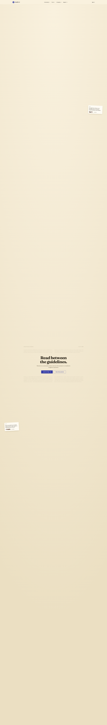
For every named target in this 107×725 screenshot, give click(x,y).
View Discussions (59, 372)
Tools (52, 2)
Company (58, 2)
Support (64, 2)
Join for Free (46, 372)
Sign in (93, 2)
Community (46, 2)
